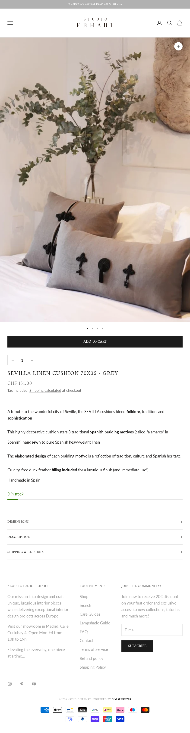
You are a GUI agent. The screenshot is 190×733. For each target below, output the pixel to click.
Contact (86, 640)
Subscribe (137, 646)
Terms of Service (94, 649)
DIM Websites (121, 699)
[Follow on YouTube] (34, 684)
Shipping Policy (93, 667)
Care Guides (90, 614)
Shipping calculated (45, 390)
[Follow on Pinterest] (21, 684)
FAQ (84, 631)
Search (85, 605)
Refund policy (91, 658)
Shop (84, 596)
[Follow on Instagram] (9, 684)
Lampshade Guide (95, 622)
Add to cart (95, 341)
